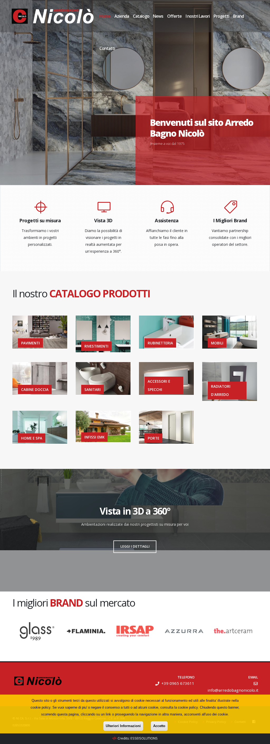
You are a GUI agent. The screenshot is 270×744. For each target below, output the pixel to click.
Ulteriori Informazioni (123, 726)
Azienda (121, 16)
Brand (238, 16)
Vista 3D (103, 220)
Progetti (221, 16)
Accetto (159, 726)
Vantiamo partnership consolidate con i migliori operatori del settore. (230, 237)
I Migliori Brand (230, 220)
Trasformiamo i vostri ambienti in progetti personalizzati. (40, 237)
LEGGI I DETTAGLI (135, 546)
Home (104, 16)
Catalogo (141, 16)
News (158, 16)
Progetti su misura (40, 220)
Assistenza (166, 220)
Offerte (174, 16)
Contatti (107, 48)
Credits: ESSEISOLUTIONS (138, 738)
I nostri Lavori (198, 16)
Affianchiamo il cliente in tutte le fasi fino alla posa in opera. (166, 237)
